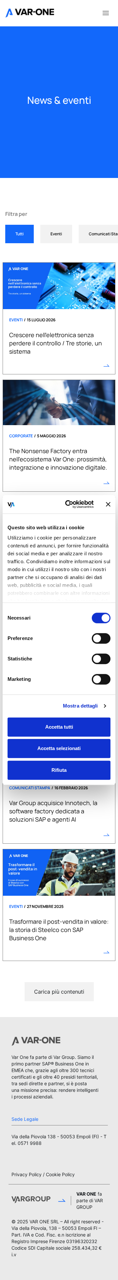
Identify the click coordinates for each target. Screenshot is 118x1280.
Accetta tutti (59, 727)
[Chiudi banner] (108, 504)
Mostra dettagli (80, 706)
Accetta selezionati (59, 748)
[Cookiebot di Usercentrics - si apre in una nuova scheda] (69, 504)
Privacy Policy (26, 1174)
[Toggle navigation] (105, 12)
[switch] (101, 638)
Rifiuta (59, 770)
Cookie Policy (60, 1174)
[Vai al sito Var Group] (38, 1200)
